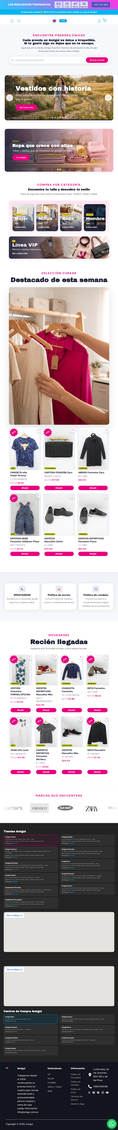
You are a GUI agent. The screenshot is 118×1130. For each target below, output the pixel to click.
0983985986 (14, 881)
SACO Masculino (96, 750)
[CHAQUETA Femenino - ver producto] (71, 670)
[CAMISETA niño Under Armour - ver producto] (25, 449)
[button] (106, 21)
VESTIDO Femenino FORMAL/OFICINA (20, 691)
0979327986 (71, 843)
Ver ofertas (96, 157)
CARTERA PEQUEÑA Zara (58, 472)
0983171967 (71, 880)
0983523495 (71, 855)
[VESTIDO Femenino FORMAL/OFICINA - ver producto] (20, 670)
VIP (49, 1074)
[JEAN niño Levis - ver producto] (20, 731)
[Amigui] (54, 20)
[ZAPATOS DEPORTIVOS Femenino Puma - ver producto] (93, 515)
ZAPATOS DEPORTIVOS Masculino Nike (44, 691)
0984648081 (15, 843)
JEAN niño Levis (19, 750)
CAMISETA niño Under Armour (18, 474)
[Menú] (12, 21)
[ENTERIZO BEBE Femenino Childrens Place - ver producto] (25, 515)
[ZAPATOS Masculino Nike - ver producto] (71, 731)
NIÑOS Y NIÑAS (55, 1087)
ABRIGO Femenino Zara (91, 472)
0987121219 (15, 869)
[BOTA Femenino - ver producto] (97, 670)
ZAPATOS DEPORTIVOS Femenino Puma (91, 540)
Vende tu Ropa (77, 1104)
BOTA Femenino (96, 688)
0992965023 (71, 892)
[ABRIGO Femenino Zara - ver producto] (93, 449)
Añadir (25, 488)
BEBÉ (50, 1091)
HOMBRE (52, 1082)
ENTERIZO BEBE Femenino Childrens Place (24, 540)
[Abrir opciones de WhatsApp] (112, 1124)
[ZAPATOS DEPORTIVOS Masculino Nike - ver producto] (46, 670)
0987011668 (15, 894)
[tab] (52, 117)
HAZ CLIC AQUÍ (101, 4)
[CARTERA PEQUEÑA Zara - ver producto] (59, 449)
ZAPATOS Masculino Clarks (53, 540)
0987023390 (15, 857)
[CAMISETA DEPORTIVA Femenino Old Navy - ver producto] (46, 731)
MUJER (51, 1078)
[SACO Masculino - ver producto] (97, 731)
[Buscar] (19, 21)
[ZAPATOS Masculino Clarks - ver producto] (59, 515)
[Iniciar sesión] (99, 21)
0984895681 (71, 867)
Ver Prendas (25, 108)
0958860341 (15, 906)
